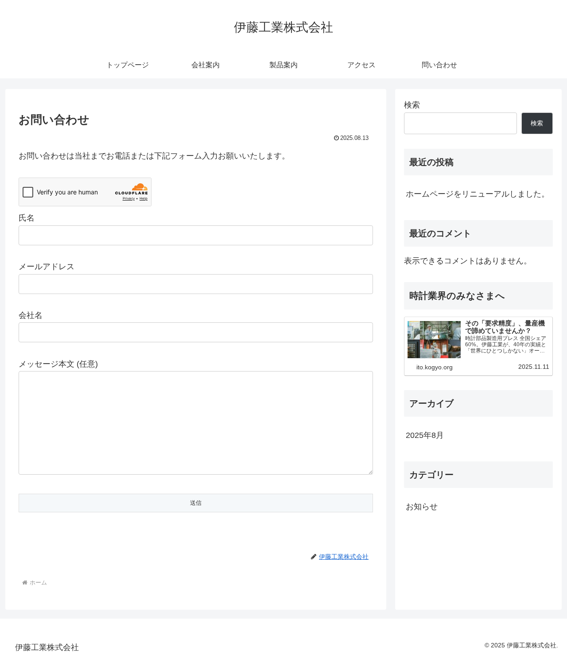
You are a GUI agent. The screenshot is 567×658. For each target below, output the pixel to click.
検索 (412, 105)
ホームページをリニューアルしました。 (477, 194)
